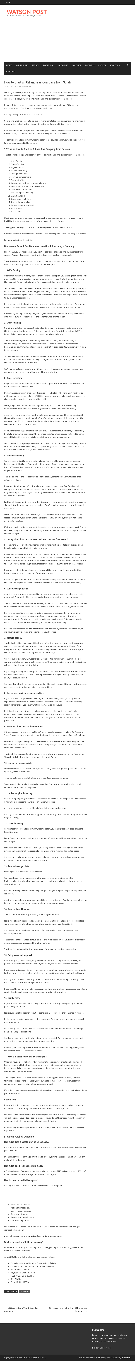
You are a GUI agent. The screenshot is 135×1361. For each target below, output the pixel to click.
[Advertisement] (67, 42)
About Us (115, 65)
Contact (10, 71)
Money (35, 65)
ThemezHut (125, 1358)
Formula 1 (48, 65)
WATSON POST (27, 11)
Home (8, 2)
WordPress (100, 1358)
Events (102, 65)
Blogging (63, 65)
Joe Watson (26, 86)
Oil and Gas (22, 65)
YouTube (76, 65)
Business (89, 65)
